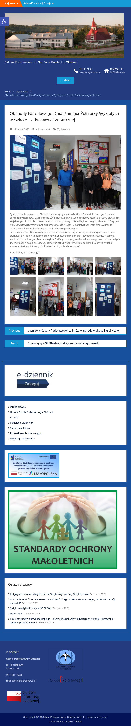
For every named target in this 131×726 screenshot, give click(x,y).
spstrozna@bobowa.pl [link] (89, 72)
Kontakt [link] (14, 417)
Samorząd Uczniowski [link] (21, 422)
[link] (4, 21)
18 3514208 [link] (85, 69)
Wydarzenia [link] (63, 129)
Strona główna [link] (18, 407)
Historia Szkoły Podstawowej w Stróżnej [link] (31, 412)
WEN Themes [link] (75, 721)
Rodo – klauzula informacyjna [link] (26, 433)
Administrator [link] (43, 129)
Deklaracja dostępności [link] (22, 438)
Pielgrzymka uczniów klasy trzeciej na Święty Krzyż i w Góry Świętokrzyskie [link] (49, 594)
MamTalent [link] (29, 3)
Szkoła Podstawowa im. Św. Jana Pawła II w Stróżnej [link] (41, 62)
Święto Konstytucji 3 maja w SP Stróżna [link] (31, 608)
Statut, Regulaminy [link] (20, 428)
